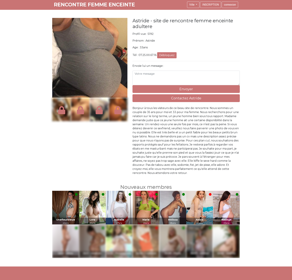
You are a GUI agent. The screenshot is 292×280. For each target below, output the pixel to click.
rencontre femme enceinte (94, 5)
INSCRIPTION (210, 4)
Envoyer (186, 89)
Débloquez (167, 55)
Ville (192, 4)
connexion (230, 4)
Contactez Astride (186, 98)
